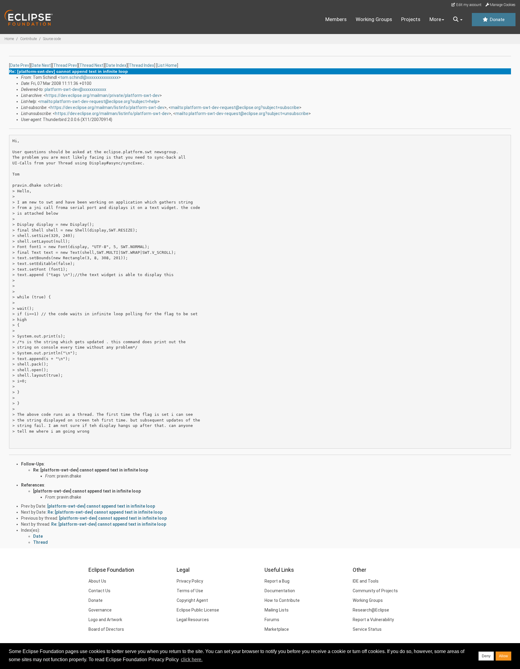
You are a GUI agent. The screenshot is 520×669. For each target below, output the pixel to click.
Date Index (116, 65)
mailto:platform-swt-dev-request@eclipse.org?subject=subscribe (235, 107)
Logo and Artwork (105, 619)
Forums (272, 619)
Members (336, 19)
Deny (486, 656)
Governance (100, 610)
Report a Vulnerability (373, 619)
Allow (503, 656)
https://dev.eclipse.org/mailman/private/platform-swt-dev (102, 95)
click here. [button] (192, 659)
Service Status (367, 629)
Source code (52, 39)
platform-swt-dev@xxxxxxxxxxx (75, 89)
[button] (458, 19)
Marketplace (277, 629)
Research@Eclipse (371, 610)
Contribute (28, 39)
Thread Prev (65, 65)
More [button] (435, 19)
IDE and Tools (366, 581)
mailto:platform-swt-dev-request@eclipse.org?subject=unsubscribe (241, 113)
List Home (167, 65)
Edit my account (468, 5)
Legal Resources (193, 619)
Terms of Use (190, 590)
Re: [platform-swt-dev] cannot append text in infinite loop (90, 470)
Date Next (41, 65)
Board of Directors (106, 629)
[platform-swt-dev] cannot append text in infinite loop (87, 491)
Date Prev (19, 65)
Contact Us (99, 590)
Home (9, 39)
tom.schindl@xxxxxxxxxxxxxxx (89, 77)
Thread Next (91, 65)
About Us (97, 581)
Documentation (280, 590)
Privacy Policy (190, 581)
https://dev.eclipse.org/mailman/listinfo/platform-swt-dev (107, 107)
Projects (410, 19)
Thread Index (141, 65)
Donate (496, 19)
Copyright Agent (192, 600)
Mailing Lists (277, 610)
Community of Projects (375, 590)
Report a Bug (277, 581)
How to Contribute (282, 600)
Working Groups (374, 19)
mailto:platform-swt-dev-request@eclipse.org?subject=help (98, 101)
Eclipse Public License (198, 610)
